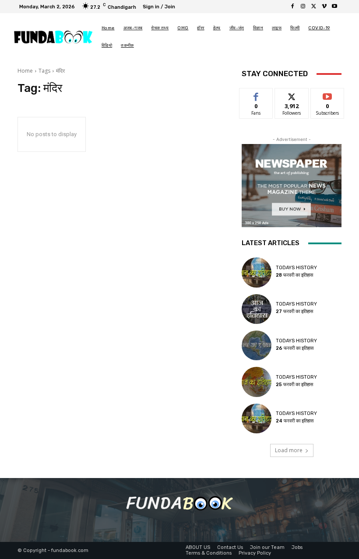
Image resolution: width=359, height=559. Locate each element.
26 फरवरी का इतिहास (294, 348)
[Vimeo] (324, 6)
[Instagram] (303, 6)
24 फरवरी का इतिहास (294, 421)
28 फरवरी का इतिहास (294, 275)
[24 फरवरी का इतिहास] (256, 418)
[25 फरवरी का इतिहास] (256, 382)
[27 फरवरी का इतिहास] (256, 309)
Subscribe (327, 94)
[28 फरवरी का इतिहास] (256, 272)
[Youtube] (334, 6)
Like (256, 94)
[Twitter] (313, 6)
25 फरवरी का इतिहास (294, 384)
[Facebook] (292, 6)
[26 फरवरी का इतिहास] (256, 345)
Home (25, 70)
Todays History (296, 267)
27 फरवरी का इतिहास (294, 311)
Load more (289, 450)
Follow (292, 94)
